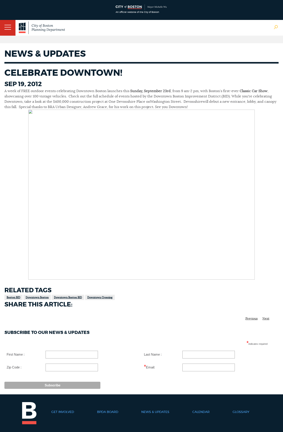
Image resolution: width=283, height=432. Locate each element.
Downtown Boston (37, 297)
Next (265, 318)
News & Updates (155, 412)
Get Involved (62, 412)
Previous (251, 318)
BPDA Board (107, 412)
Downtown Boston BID (68, 297)
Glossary (241, 412)
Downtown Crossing (100, 297)
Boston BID (13, 297)
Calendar (201, 412)
